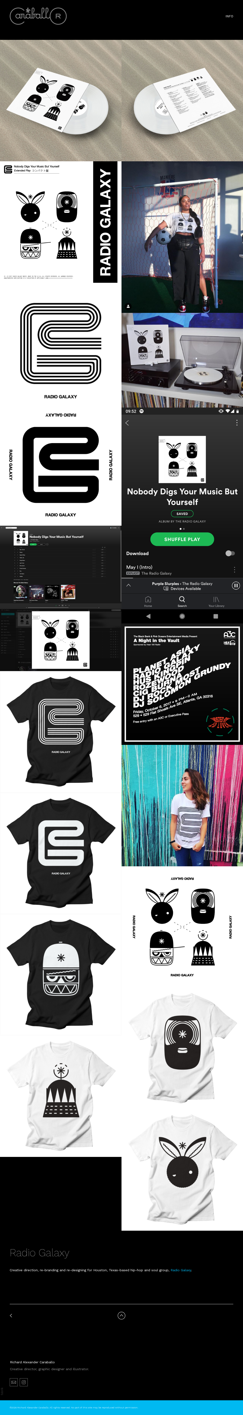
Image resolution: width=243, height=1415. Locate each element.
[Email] (14, 1382)
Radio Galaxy (181, 1270)
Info (229, 16)
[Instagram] (24, 1382)
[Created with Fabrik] (2, 1391)
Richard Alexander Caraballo (32, 1362)
